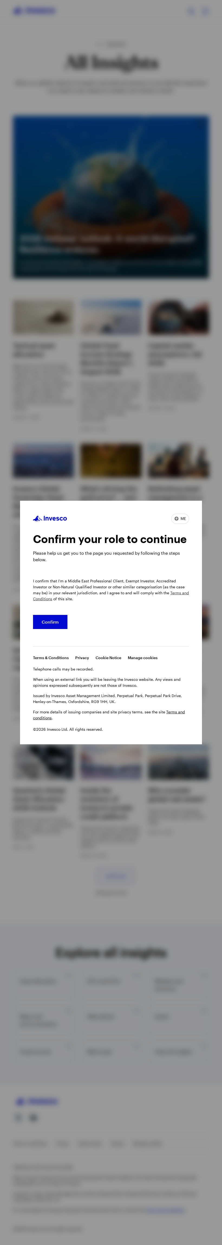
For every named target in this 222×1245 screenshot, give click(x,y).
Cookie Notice (108, 657)
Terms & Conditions (51, 657)
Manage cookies (143, 658)
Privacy (82, 657)
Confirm (50, 621)
